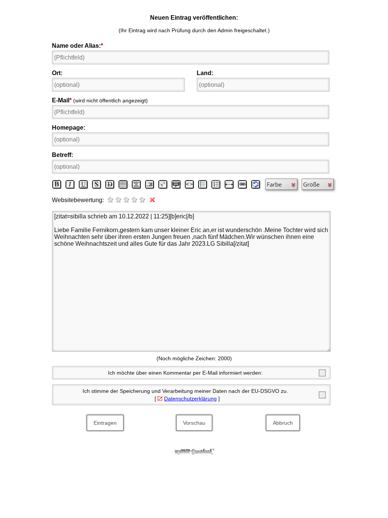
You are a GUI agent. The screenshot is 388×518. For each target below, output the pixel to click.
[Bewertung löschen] (150, 200)
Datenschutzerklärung (190, 399)
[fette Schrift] (56, 184)
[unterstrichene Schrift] (83, 184)
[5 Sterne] (142, 200)
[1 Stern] (111, 200)
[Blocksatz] (123, 184)
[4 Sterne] (134, 200)
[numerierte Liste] (216, 184)
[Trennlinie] (229, 184)
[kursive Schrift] (70, 184)
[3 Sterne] (127, 200)
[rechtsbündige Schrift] (149, 184)
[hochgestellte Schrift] (162, 184)
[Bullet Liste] (202, 184)
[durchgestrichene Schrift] (109, 184)
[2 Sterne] (119, 200)
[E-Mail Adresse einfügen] (255, 184)
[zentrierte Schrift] (136, 184)
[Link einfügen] (242, 184)
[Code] (189, 184)
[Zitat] (176, 184)
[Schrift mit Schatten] (96, 184)
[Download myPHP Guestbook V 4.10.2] (194, 453)
